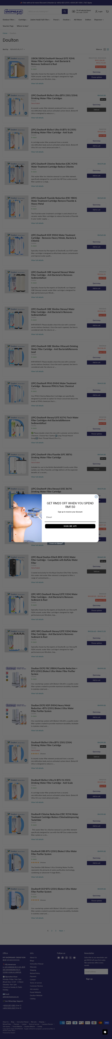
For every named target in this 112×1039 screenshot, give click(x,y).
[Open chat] (105, 1032)
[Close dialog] (96, 496)
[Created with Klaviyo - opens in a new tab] (56, 543)
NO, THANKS (70, 533)
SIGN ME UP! (70, 526)
